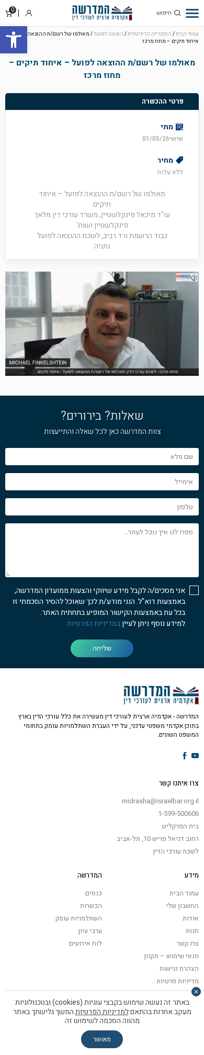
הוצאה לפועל (108, 34)
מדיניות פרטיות (177, 981)
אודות (191, 918)
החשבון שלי (182, 906)
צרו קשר (188, 943)
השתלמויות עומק (78, 918)
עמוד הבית (187, 34)
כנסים (93, 893)
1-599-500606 (178, 813)
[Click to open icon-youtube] (195, 756)
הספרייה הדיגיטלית (150, 34)
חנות (192, 931)
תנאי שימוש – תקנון (171, 956)
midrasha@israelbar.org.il (160, 801)
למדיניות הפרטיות (102, 1011)
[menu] (192, 13)
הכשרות (91, 906)
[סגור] (196, 991)
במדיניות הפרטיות (93, 623)
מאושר (102, 1039)
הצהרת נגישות (179, 968)
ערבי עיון (90, 931)
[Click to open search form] (177, 13)
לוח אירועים (85, 943)
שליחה (102, 648)
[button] (13, 39)
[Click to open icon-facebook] (185, 756)
